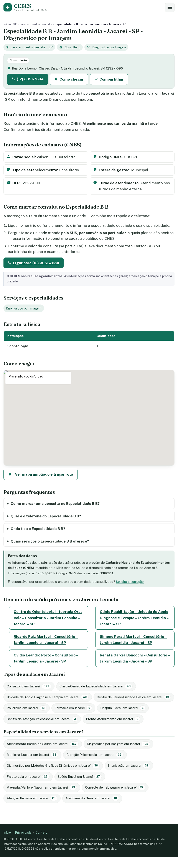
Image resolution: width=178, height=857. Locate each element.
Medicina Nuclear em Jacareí (31, 755)
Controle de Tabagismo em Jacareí (114, 787)
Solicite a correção (130, 581)
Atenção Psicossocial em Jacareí (94, 755)
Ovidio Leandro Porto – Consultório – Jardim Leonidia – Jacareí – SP (46, 658)
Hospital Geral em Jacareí (121, 708)
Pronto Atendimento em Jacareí (112, 719)
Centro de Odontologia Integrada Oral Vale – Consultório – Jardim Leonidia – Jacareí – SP (48, 617)
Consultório (72, 47)
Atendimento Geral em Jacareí (91, 798)
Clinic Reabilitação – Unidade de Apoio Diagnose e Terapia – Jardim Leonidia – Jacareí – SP (134, 617)
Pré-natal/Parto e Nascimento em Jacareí (41, 787)
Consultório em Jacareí (28, 686)
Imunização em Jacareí (128, 765)
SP (15, 24)
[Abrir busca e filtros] (170, 7)
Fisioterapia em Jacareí (27, 776)
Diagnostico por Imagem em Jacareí (117, 744)
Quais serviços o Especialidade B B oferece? (50, 541)
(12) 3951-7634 (30, 79)
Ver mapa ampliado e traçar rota (44, 474)
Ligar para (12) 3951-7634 (36, 263)
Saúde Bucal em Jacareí (79, 776)
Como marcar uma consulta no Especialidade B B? (55, 503)
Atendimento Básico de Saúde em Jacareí (42, 744)
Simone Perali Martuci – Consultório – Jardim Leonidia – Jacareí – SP (133, 639)
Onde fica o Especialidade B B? (38, 529)
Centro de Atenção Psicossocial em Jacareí (41, 719)
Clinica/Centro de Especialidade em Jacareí (95, 686)
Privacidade (23, 832)
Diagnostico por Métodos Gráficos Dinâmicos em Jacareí (52, 765)
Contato (41, 832)
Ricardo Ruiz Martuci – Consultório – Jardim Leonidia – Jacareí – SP (46, 639)
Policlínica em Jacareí (25, 708)
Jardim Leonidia (41, 24)
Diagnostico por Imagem (109, 47)
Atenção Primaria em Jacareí (31, 798)
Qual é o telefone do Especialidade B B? (46, 516)
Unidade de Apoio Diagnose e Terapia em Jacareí (47, 697)
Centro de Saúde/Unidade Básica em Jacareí (133, 697)
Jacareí (24, 24)
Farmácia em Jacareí (72, 708)
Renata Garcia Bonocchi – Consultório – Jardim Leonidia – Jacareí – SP (135, 658)
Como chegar (71, 79)
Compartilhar (111, 79)
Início (7, 24)
